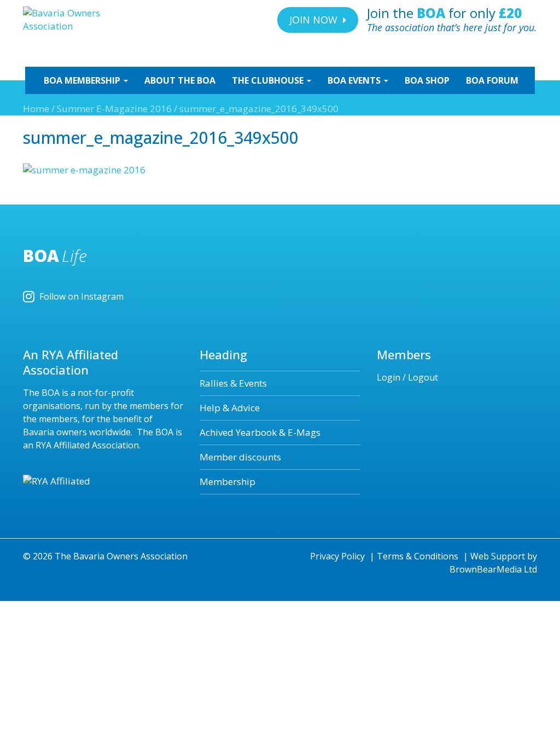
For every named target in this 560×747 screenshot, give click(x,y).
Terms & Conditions (417, 556)
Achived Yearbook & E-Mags (260, 432)
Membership (227, 481)
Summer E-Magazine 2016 (114, 108)
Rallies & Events (233, 383)
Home (36, 108)
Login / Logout (407, 377)
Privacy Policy (337, 556)
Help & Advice (230, 407)
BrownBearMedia (486, 569)
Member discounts (240, 457)
